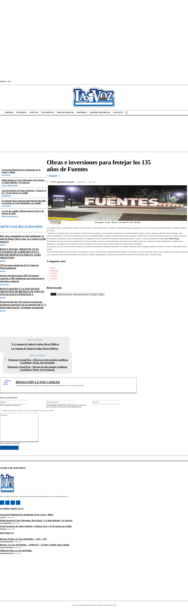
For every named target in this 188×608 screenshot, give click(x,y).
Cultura (6, 206)
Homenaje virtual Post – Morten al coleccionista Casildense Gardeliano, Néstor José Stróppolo (37, 368)
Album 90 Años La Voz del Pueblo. (16, 550)
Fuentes (94, 294)
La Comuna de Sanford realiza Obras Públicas (34, 348)
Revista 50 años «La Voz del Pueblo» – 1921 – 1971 (23, 539)
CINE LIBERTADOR (9, 185)
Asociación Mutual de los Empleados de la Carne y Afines (21, 171)
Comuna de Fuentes (64, 294)
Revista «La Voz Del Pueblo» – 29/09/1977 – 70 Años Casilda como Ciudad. (34, 544)
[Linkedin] (18, 81)
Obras (101, 294)
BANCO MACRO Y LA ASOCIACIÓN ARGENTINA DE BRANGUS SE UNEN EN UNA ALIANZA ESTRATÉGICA (22, 291)
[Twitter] (22, 81)
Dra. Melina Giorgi (81, 294)
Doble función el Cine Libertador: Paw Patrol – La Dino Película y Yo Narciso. (23, 181)
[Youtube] (27, 81)
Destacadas (4, 284)
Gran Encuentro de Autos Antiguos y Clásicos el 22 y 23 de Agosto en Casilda (24, 191)
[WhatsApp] (177, 182)
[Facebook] (13, 81)
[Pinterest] (170, 182)
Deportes (6, 196)
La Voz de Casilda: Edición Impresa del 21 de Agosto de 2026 (23, 212)
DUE (114, 605)
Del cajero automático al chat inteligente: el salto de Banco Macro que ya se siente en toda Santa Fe (23, 239)
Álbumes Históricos (7, 541)
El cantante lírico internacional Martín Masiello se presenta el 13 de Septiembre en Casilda (24, 202)
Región (2, 245)
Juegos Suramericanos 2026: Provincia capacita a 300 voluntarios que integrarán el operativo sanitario (22, 278)
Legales (6, 175)
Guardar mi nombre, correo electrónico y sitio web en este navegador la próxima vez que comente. (28, 410)
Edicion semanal (10, 216)
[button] (126, 112)
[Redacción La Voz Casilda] (48, 182)
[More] (184, 182)
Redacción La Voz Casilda (65, 182)
